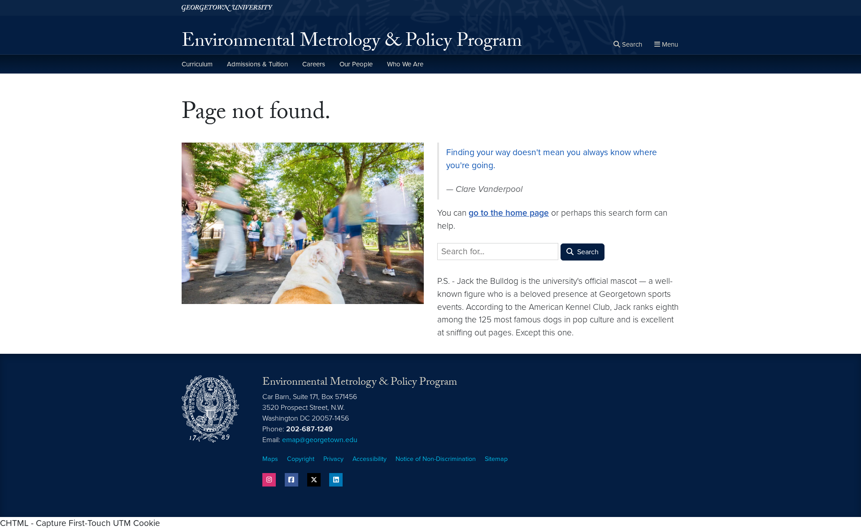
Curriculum (197, 64)
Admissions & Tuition (257, 64)
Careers (313, 64)
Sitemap (496, 459)
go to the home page (509, 213)
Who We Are (405, 64)
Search (587, 252)
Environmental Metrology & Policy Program (352, 43)
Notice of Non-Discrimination (436, 459)
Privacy (333, 459)
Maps (270, 459)
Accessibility (369, 459)
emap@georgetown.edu (319, 439)
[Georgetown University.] (227, 7)
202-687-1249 (309, 429)
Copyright (300, 459)
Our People (356, 64)
